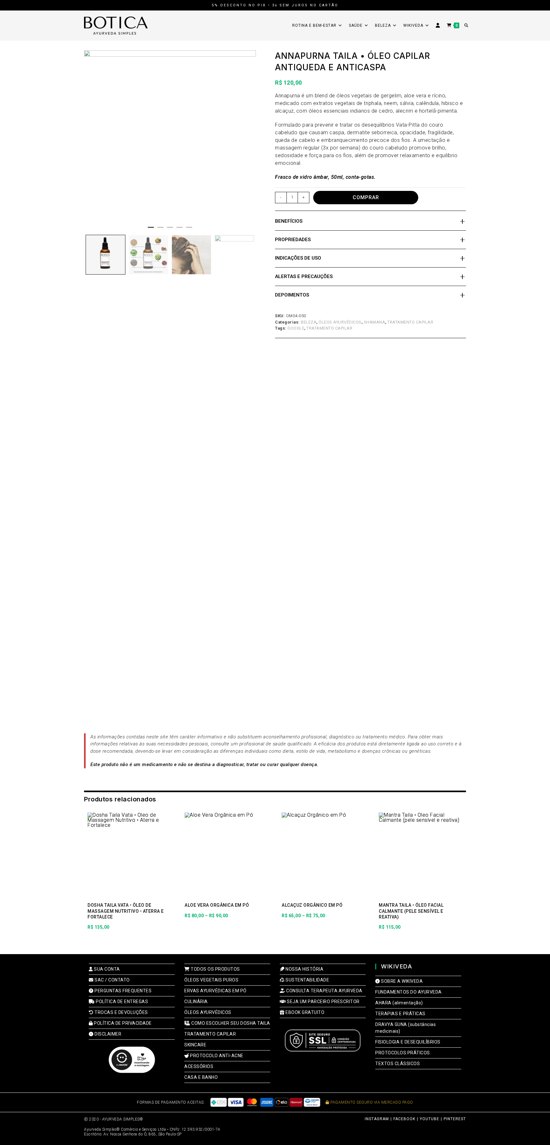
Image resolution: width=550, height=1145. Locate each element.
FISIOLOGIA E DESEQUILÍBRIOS (408, 1041)
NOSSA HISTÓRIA (304, 969)
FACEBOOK (404, 1119)
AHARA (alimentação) (399, 1002)
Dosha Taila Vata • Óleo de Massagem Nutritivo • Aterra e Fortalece (126, 911)
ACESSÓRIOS (198, 1066)
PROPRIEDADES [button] (293, 239)
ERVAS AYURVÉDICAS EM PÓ (215, 990)
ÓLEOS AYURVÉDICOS (340, 322)
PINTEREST (455, 1119)
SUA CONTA (106, 969)
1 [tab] (151, 230)
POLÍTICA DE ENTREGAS (121, 1001)
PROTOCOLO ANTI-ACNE (216, 1055)
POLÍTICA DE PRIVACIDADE (122, 1023)
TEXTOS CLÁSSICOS (397, 1063)
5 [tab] (189, 230)
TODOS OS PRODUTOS (215, 969)
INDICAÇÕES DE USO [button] (298, 258)
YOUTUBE (429, 1119)
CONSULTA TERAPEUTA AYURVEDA (324, 990)
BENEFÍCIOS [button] (288, 221)
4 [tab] (179, 230)
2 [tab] (160, 230)
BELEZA (308, 322)
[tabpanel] (170, 136)
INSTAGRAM (377, 1119)
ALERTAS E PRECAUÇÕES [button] (304, 276)
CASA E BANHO (201, 1077)
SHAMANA (374, 322)
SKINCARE (195, 1044)
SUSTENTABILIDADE (307, 979)
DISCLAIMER (107, 1034)
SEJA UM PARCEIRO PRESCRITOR (323, 1001)
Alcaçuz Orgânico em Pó (312, 905)
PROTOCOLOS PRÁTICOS (402, 1052)
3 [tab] (170, 230)
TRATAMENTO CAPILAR (410, 322)
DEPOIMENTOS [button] (292, 295)
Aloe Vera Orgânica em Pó (217, 905)
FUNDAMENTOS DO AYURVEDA (408, 992)
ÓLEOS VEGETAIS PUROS (211, 979)
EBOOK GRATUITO (304, 1012)
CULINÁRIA (196, 1001)
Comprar (366, 197)
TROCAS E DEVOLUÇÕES (121, 1012)
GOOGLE (295, 328)
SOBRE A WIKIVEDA (401, 981)
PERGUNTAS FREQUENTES (123, 990)
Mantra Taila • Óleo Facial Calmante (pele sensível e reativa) (411, 911)
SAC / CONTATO (112, 979)
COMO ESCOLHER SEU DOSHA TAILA (230, 1023)
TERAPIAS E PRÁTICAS (400, 1013)
